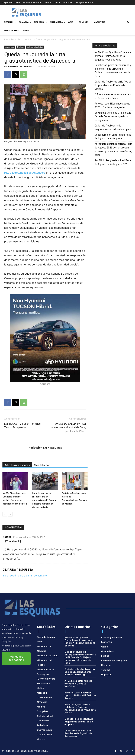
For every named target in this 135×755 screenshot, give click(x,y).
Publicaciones (12, 30)
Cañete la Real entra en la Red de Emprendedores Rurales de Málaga (113, 85)
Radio (57, 2)
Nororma (39, 22)
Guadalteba (56, 22)
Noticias (8, 22)
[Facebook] (7, 74)
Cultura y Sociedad (35, 47)
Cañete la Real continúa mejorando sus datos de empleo (113, 127)
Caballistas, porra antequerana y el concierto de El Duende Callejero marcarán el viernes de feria (44, 500)
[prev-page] (4, 514)
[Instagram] (121, 751)
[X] (15, 74)
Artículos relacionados (17, 465)
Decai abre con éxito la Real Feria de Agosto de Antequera (113, 136)
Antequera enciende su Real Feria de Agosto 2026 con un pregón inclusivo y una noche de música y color (114, 149)
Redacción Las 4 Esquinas (20, 66)
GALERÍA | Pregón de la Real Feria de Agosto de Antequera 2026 (113, 162)
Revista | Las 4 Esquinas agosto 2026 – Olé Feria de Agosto (112, 105)
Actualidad (16, 39)
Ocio (70, 22)
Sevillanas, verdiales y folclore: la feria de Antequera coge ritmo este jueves (113, 116)
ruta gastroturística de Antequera (24, 172)
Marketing (99, 22)
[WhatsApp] (23, 74)
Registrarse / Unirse (11, 2)
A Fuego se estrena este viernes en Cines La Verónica (113, 96)
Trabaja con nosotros (84, 2)
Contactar (67, 2)
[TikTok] (126, 751)
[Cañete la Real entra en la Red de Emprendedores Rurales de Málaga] (75, 481)
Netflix (6, 536)
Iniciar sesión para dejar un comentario (24, 575)
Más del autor (42, 465)
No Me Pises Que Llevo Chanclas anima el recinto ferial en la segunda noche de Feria (113, 56)
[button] (128, 22)
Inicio (5, 39)
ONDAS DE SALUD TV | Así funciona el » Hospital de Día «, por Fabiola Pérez (68, 427)
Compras (83, 22)
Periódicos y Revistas (32, 2)
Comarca (24, 22)
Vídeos (48, 2)
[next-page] (10, 514)
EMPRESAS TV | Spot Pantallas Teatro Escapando (22, 425)
